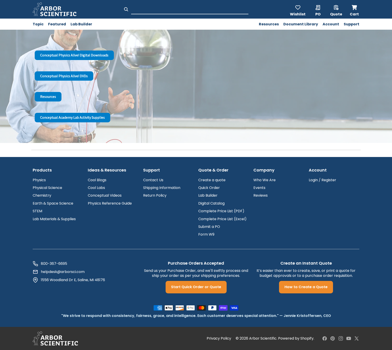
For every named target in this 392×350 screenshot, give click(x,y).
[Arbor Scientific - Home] (54, 9)
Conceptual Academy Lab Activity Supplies (72, 117)
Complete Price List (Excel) (222, 219)
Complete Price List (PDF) (221, 211)
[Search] (126, 9)
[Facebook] (324, 338)
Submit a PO (209, 226)
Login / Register (322, 180)
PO (318, 14)
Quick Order (209, 187)
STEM (37, 211)
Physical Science (47, 187)
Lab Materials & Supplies (54, 219)
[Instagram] (340, 338)
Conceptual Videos (105, 195)
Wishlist (298, 14)
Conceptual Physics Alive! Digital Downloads (74, 55)
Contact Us (153, 180)
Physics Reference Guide (110, 203)
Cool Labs (96, 187)
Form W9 (206, 234)
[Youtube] (348, 338)
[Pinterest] (332, 338)
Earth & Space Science (53, 203)
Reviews (260, 195)
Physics (39, 180)
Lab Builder (208, 195)
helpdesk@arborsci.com (63, 271)
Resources (48, 96)
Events (259, 187)
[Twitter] (356, 338)
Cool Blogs (97, 180)
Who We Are (264, 180)
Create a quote (211, 180)
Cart (354, 9)
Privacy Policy (219, 338)
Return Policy (155, 195)
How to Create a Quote (306, 287)
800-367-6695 (54, 263)
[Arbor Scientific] (55, 338)
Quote (336, 14)
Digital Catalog (211, 203)
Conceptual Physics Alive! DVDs (64, 76)
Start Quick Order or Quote (196, 287)
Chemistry (42, 195)
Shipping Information (161, 187)
